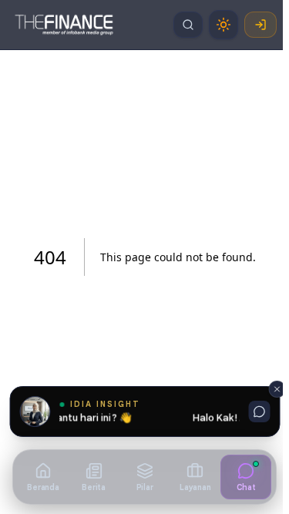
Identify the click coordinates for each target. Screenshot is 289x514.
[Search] (188, 25)
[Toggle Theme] (223, 24)
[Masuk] (260, 25)
